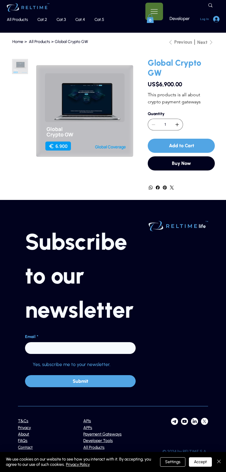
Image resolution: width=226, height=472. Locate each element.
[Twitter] (172, 188)
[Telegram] (174, 421)
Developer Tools (98, 440)
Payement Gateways (102, 434)
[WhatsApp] (151, 188)
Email (31, 336)
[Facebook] (158, 188)
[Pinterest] (165, 188)
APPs (87, 427)
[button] (150, 18)
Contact (25, 447)
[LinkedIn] (194, 421)
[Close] (218, 462)
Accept (200, 461)
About (23, 434)
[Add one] (177, 124)
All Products (93, 447)
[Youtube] (184, 421)
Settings (172, 461)
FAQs (22, 440)
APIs (87, 420)
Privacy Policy (78, 464)
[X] (204, 421)
